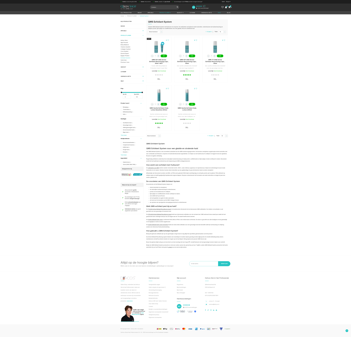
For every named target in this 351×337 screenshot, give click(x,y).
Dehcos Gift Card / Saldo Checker (158, 301)
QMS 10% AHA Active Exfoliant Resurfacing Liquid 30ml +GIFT (159, 61)
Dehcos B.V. (134, 328)
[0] (229, 7)
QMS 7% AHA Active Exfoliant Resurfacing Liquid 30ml (215, 61)
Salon (223, 1)
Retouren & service (154, 295)
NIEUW (139, 12)
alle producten (126, 12)
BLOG (228, 12)
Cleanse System (125, 47)
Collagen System (126, 49)
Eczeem (125, 152)
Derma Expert (125, 53)
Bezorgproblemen (153, 292)
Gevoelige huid (127, 125)
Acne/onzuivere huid (129, 130)
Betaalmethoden (153, 298)
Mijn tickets (180, 290)
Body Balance (125, 44)
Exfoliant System (144, 16)
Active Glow (124, 40)
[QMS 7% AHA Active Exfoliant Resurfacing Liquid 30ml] (215, 47)
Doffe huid (126, 147)
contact (170, 247)
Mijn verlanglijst (181, 292)
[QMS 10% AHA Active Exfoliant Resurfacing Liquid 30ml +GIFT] (159, 47)
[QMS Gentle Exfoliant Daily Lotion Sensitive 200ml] (159, 95)
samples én (162, 1)
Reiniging (126, 107)
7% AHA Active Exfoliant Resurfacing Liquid (159, 209)
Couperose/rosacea (129, 145)
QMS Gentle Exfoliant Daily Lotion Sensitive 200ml (159, 109)
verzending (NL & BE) (129, 1)
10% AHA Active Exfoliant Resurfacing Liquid (159, 214)
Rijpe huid (126, 132)
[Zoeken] (177, 7)
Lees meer (130, 301)
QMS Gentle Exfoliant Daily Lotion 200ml (187, 109)
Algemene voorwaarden (155, 317)
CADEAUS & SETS (206, 12)
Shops (227, 1)
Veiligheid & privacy (154, 314)
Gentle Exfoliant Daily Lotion (155, 219)
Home (122, 16)
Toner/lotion (127, 109)
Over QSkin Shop (153, 303)
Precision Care (125, 62)
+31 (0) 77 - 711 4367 (214, 301)
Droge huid (126, 149)
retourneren (146, 1)
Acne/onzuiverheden (129, 142)
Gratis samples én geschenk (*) (157, 287)
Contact (151, 306)
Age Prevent (124, 42)
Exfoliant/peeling (128, 112)
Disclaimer (140, 328)
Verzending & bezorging (155, 290)
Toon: (216, 31)
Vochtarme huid (128, 122)
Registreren (180, 284)
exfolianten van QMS (153, 168)
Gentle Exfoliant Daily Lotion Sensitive (158, 224)
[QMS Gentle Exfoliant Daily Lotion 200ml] (187, 95)
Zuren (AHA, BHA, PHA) (129, 164)
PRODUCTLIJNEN (164, 12)
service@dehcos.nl (214, 304)
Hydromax (124, 60)
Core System (124, 51)
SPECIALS (150, 12)
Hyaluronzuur (127, 162)
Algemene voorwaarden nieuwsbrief (158, 312)
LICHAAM (192, 12)
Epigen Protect (125, 55)
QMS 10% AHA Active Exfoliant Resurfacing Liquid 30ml (187, 61)
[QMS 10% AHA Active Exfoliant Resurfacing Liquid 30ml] (187, 47)
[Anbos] (138, 174)
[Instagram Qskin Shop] (211, 310)
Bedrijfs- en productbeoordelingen (158, 309)
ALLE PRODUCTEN (126, 21)
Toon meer (124, 135)
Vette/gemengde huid (129, 127)
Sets (124, 114)
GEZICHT (179, 12)
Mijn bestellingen (181, 287)
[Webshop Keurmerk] (126, 174)
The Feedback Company (162, 332)
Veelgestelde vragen (154, 284)
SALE (219, 12)
